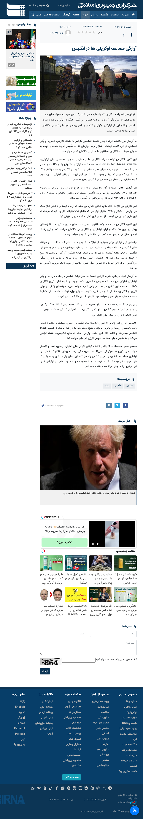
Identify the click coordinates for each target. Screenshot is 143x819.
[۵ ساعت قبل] (21, 39)
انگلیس (117, 386)
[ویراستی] (62, 789)
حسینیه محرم (74, 755)
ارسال (45, 671)
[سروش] (68, 789)
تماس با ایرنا (130, 707)
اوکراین (129, 386)
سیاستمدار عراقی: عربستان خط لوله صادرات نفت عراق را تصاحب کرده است (20, 223)
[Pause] (92, 544)
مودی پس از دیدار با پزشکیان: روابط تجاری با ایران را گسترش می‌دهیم (19, 209)
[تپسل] (43, 517)
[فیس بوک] (56, 789)
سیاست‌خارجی (52, 15)
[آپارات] (92, 789)
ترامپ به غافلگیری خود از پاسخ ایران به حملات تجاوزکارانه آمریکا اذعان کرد (20, 129)
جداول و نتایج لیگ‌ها (73, 747)
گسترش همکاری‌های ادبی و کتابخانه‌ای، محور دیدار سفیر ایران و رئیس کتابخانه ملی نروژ (20, 158)
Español (19, 728)
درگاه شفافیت (129, 744)
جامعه (76, 15)
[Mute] (98, 544)
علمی (38, 15)
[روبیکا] (98, 789)
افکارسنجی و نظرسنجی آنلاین (72, 704)
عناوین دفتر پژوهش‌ (103, 752)
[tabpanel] (21, 49)
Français (19, 745)
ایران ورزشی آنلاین (46, 731)
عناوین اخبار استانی (103, 731)
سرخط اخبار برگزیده (103, 710)
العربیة (22, 712)
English (20, 707)
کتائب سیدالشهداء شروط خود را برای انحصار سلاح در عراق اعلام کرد (19, 197)
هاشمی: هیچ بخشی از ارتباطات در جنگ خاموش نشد (21, 56)
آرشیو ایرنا (132, 712)
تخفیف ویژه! (64, 542)
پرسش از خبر (74, 733)
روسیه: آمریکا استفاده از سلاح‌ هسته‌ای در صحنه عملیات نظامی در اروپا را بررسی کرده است (20, 239)
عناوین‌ (125, 15)
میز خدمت (131, 755)
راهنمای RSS (129, 723)
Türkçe (20, 723)
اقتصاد (104, 15)
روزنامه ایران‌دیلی (44, 723)
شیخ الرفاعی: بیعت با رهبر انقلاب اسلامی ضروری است (19, 172)
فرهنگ (66, 15)
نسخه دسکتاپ (72, 777)
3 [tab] (13, 25)
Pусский (20, 734)
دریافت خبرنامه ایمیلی (129, 763)
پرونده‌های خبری (100, 701)
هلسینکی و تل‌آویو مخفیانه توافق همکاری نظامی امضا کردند (20, 143)
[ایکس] (104, 789)
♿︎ (134, 810)
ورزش (94, 15)
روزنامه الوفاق (46, 712)
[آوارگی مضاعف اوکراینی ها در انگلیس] (88, 83)
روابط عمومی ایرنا (128, 728)
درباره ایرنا (131, 701)
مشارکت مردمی (128, 750)
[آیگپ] (80, 789)
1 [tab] (21, 25)
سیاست (115, 15)
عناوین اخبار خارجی (103, 741)
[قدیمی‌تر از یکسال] (88, 457)
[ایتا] (74, 789)
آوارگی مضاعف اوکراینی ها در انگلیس (104, 48)
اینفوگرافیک (75, 739)
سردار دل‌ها (75, 712)
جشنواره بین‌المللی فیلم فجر (72, 720)
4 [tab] (9, 25)
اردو (23, 739)
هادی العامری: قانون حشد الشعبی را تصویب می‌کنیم (21, 184)
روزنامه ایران (46, 707)
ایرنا (107, 5)
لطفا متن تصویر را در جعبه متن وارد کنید (116, 659)
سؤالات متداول (129, 718)
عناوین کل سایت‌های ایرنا (101, 720)
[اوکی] (44, 789)
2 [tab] (17, 25)
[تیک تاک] (50, 789)
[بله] (86, 789)
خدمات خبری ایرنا (127, 771)
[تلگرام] (110, 789)
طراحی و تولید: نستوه (127, 804)
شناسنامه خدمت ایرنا (128, 737)
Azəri (21, 718)
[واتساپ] (33, 789)
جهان (85, 15)
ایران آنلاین (47, 718)
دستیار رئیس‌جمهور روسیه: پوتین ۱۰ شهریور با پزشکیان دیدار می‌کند (19, 253)
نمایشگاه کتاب (73, 728)
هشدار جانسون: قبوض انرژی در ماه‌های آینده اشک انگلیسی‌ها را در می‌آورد (99, 493)
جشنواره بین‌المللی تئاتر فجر (72, 763)
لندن (107, 386)
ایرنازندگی (47, 701)
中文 (22, 701)
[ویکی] (38, 789)
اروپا (61, 26)
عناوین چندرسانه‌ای (102, 763)
